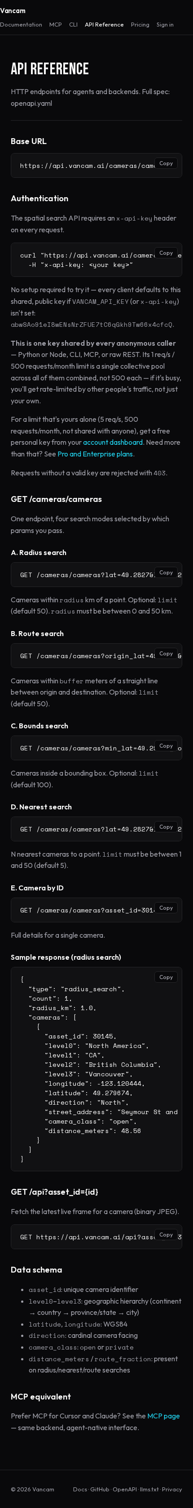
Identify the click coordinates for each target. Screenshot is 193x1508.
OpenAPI (125, 1489)
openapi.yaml (31, 103)
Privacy (172, 1489)
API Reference (104, 24)
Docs (80, 1489)
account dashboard (113, 442)
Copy (166, 163)
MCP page (163, 1415)
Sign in (165, 24)
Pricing (140, 24)
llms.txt (149, 1489)
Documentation (21, 24)
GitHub (100, 1489)
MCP (55, 24)
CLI (73, 24)
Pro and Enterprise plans (95, 453)
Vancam (12, 10)
